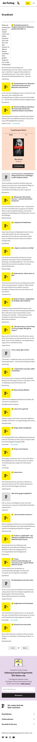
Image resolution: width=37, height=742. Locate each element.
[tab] (11, 134)
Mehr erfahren (26, 684)
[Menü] (33, 3)
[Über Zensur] (18, 148)
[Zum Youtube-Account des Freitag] (14, 737)
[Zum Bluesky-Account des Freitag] (6, 737)
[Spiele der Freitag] (18, 3)
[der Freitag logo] (9, 3)
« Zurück (12, 648)
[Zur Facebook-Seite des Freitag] (3, 737)
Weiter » (25, 648)
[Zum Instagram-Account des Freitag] (10, 737)
